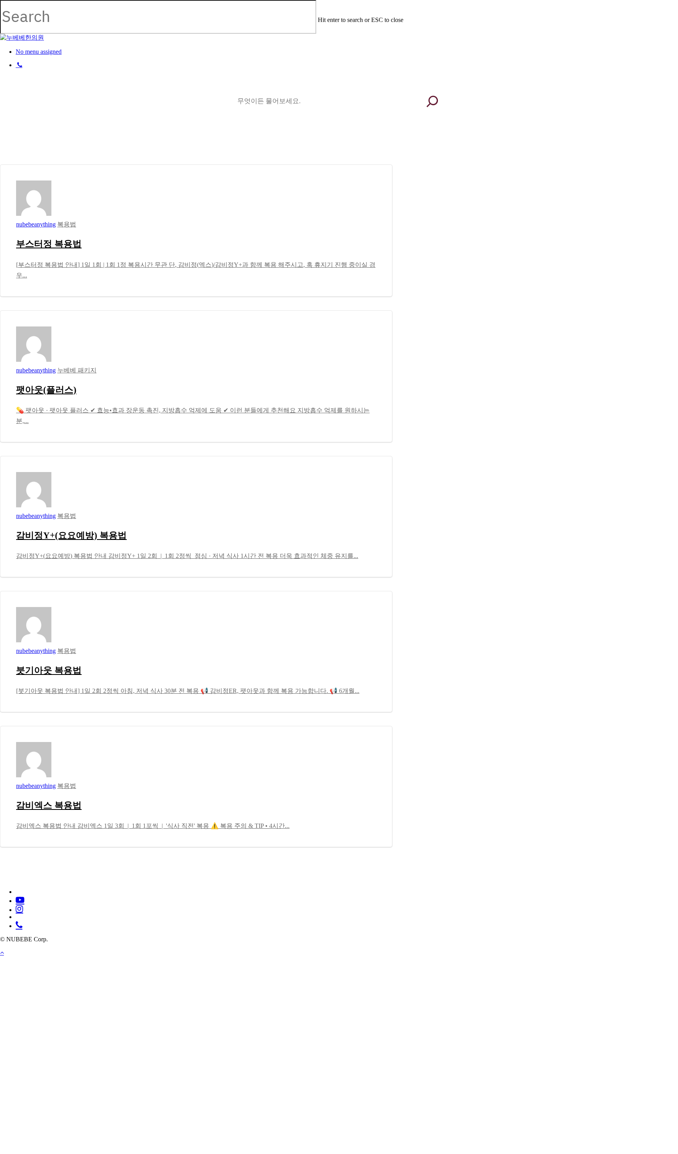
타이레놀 (334, 108)
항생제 (331, 124)
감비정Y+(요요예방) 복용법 (71, 535)
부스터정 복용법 (49, 244)
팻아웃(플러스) (46, 390)
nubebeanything (36, 224)
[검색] (432, 101)
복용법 (66, 224)
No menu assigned (39, 51)
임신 (328, 140)
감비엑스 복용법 (49, 805)
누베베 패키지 (77, 370)
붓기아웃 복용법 (49, 670)
